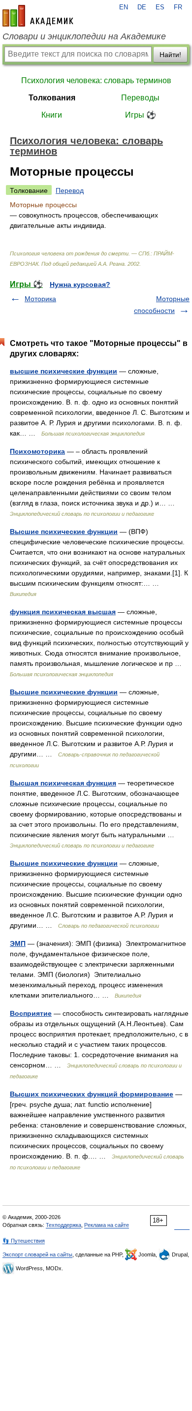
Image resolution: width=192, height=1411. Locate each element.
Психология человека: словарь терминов (96, 80)
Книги (51, 115)
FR (178, 7)
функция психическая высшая (63, 612)
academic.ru (37, 16)
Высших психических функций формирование (91, 1094)
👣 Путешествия (23, 1241)
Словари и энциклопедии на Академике (84, 36)
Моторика (40, 299)
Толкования (52, 98)
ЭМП (18, 943)
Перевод (70, 190)
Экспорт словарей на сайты (37, 1254)
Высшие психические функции (64, 531)
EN (123, 7)
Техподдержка (63, 1225)
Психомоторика (37, 451)
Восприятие (31, 1013)
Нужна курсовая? (80, 284)
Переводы (140, 98)
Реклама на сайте (106, 1225)
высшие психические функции (63, 371)
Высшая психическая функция (63, 783)
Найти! (170, 55)
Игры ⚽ (140, 115)
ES (160, 7)
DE (141, 7)
